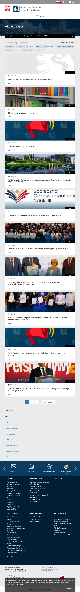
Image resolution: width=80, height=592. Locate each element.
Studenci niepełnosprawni (15, 546)
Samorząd (20, 46)
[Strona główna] (25, 10)
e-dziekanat (57, 517)
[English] (60, 2)
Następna (51, 402)
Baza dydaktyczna (12, 491)
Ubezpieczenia (11, 533)
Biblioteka (10, 489)
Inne (7, 50)
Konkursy (26, 50)
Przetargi (10, 504)
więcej (9, 83)
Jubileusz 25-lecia (12, 509)
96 (44, 402)
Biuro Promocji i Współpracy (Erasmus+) (16, 529)
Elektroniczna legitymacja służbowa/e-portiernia (62, 520)
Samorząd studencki (13, 535)
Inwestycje (10, 502)
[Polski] (57, 2)
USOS (9, 519)
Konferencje (38, 50)
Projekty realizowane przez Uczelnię (16, 499)
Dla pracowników (12, 451)
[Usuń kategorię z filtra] (13, 46)
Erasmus (38, 46)
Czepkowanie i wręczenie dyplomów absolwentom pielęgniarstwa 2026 (38, 249)
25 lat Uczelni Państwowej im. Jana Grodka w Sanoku (30, 79)
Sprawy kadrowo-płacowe (62, 523)
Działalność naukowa (13, 495)
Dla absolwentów (12, 445)
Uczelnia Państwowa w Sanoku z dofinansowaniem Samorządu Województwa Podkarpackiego (34, 283)
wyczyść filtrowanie (67, 42)
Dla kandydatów (12, 428)
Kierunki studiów (35, 486)
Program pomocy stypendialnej (36, 500)
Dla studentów (11, 440)
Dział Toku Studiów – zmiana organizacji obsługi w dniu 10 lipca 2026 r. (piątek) (37, 354)
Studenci (17, 50)
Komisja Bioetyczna (60, 533)
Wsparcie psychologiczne (15, 548)
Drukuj (11, 410)
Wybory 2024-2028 (13, 507)
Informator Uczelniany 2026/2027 (37, 492)
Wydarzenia (50, 46)
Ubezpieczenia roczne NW (62, 535)
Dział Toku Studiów (13, 517)
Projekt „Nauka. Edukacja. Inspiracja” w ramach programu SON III (34, 215)
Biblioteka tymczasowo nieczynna (22, 113)
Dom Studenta (12, 553)
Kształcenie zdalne (13, 521)
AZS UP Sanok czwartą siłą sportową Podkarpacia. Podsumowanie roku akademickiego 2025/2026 (37, 319)
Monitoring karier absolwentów (35, 520)
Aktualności (14, 26)
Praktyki (9, 524)
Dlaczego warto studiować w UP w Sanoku (39, 483)
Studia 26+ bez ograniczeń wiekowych (39, 496)
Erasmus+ (57, 530)
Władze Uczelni (12, 482)
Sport (31, 46)
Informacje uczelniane (14, 493)
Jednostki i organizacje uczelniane (14, 485)
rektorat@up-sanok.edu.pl (50, 569)
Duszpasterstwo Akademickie (16, 550)
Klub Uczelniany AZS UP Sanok (15, 542)
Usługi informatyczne (60, 528)
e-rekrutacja (11, 434)
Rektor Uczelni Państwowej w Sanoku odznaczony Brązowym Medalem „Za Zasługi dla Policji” (39, 181)
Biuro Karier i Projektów (14, 526)
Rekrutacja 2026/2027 (37, 489)
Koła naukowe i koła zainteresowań (13, 538)
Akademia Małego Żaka (64, 46)
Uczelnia (9, 46)
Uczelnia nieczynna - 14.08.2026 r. (22, 146)
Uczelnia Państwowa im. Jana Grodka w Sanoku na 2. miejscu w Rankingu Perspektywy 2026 (38, 389)
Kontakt (9, 457)
